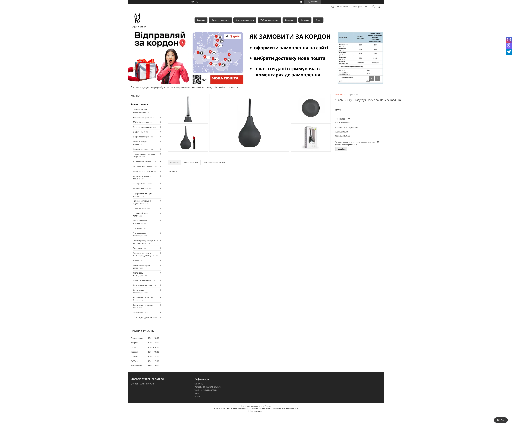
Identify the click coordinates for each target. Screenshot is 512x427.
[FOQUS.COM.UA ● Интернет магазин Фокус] (137, 18)
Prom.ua (268, 406)
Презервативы (139, 208)
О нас (318, 20)
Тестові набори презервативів (140, 111)
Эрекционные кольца (142, 285)
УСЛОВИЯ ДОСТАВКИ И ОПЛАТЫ (208, 387)
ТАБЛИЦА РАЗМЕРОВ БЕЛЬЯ (206, 390)
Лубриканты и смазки (142, 166)
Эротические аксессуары (138, 291)
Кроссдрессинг (139, 312)
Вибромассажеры (141, 136)
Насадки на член (140, 188)
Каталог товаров (219, 20)
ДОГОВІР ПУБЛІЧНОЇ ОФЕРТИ (143, 384)
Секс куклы (138, 228)
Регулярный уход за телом (163, 87)
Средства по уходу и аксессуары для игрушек (144, 254)
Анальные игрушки (141, 117)
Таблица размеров (269, 20)
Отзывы (305, 20)
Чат (503, 420)
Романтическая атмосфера (140, 222)
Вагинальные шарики (142, 127)
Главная (201, 20)
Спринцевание (183, 87)
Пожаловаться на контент (260, 408)
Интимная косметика (142, 161)
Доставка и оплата (245, 20)
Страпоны (137, 248)
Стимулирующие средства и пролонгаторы (145, 241)
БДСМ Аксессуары (141, 122)
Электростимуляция (142, 280)
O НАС (197, 393)
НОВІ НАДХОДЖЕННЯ (142, 317)
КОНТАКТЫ (199, 384)
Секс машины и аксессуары (139, 234)
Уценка (136, 260)
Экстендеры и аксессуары (139, 274)
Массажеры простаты (143, 171)
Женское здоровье (141, 149)
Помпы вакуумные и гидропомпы (142, 202)
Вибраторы (138, 132)
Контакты (289, 20)
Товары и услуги (141, 87)
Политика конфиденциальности (285, 408)
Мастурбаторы (140, 183)
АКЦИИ (197, 396)
